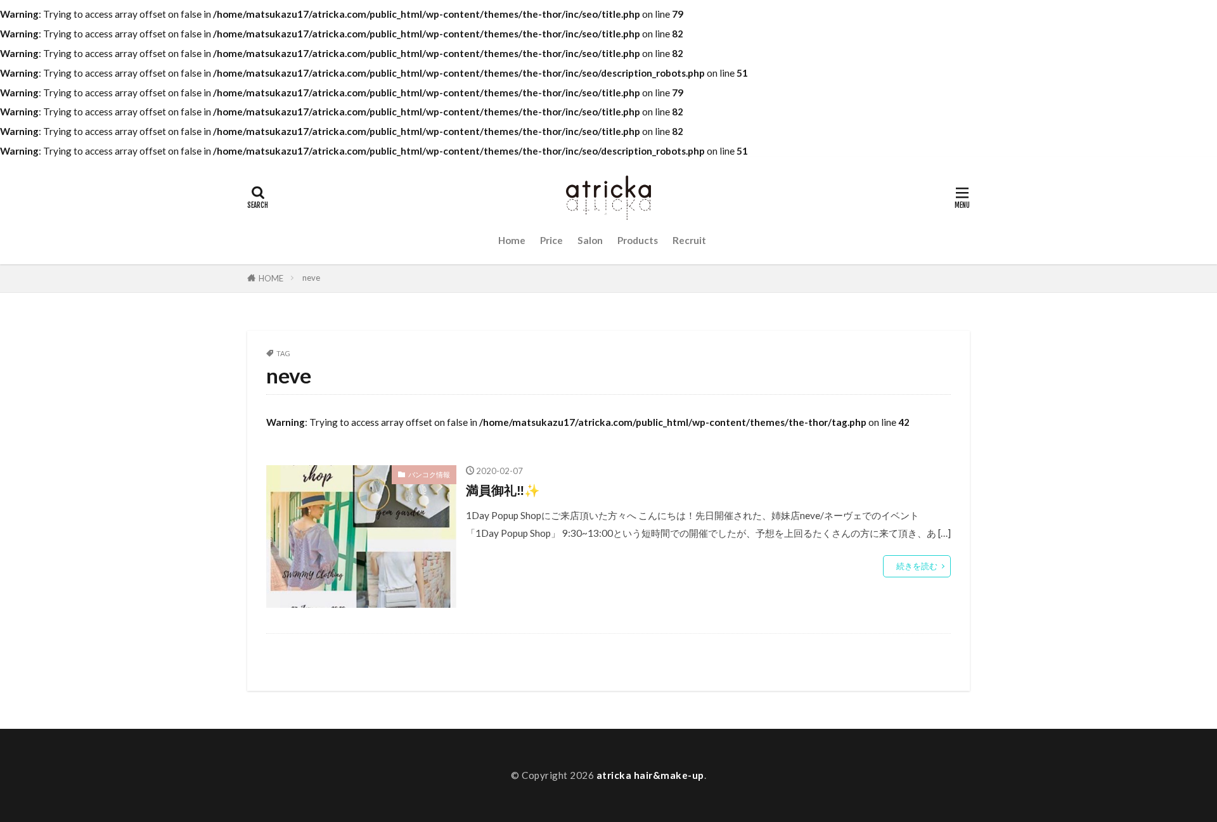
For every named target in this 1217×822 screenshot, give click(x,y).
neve (311, 278)
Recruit (689, 240)
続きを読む (916, 566)
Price (551, 240)
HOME (271, 278)
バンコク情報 (429, 474)
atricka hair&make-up (650, 775)
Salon (590, 240)
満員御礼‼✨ (503, 490)
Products (637, 240)
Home (511, 240)
